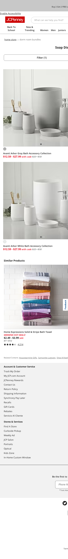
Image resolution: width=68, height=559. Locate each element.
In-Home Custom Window (17, 457)
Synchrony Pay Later (14, 397)
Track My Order (12, 371)
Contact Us (9, 384)
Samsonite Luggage (47, 357)
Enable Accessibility (10, 13)
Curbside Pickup (12, 430)
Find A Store (10, 426)
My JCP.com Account (14, 375)
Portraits (8, 444)
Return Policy (11, 389)
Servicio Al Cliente (13, 415)
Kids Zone (9, 453)
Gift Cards (9, 406)
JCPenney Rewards (13, 380)
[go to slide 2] (44, 144)
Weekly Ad (9, 435)
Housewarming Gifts (28, 357)
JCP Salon (9, 439)
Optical (7, 448)
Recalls (7, 402)
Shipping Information (15, 393)
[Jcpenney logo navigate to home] (15, 19)
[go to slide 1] (41, 144)
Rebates (8, 411)
